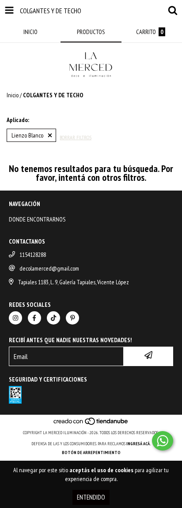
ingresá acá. (138, 444)
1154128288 (32, 255)
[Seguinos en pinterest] (72, 318)
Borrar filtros (75, 137)
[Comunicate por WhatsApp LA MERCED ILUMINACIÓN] (162, 441)
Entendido (91, 497)
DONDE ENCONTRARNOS (37, 219)
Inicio (13, 95)
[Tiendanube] (91, 424)
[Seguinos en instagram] (15, 318)
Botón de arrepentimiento (91, 452)
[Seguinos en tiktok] (53, 318)
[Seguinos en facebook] (34, 318)
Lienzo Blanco (27, 135)
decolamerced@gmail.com (49, 268)
